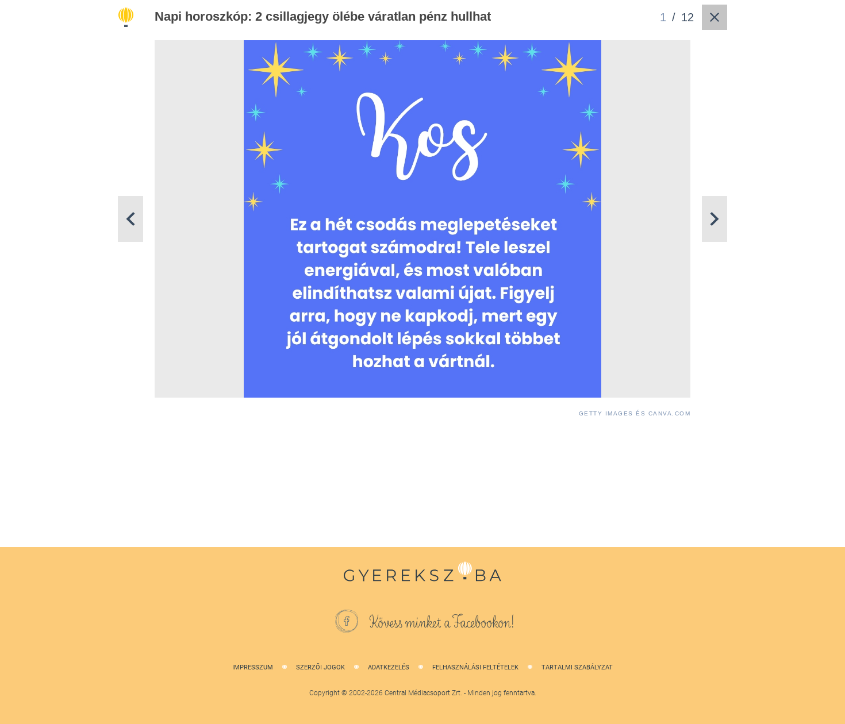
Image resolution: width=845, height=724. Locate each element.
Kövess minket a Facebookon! (442, 623)
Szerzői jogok (320, 667)
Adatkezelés (388, 667)
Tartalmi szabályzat (577, 667)
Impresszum (252, 667)
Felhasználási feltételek (475, 667)
